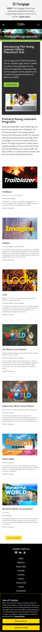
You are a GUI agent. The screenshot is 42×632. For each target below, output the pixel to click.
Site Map (21, 570)
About (21, 558)
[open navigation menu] (3, 24)
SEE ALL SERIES (14, 538)
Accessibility (21, 590)
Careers (21, 578)
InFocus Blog (21, 566)
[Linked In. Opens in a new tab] (20, 553)
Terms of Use (21, 582)
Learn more (24, 16)
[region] (21, 612)
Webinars (21, 562)
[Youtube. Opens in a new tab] (24, 553)
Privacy (21, 586)
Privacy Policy (19, 616)
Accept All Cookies (21, 628)
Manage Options (21, 621)
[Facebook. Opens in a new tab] (16, 553)
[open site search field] (38, 24)
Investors (21, 574)
